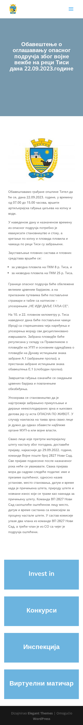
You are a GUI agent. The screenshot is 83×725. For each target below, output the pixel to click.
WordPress (41, 719)
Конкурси (42, 610)
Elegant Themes (40, 713)
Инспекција (41, 647)
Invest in (41, 573)
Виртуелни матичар (41, 683)
